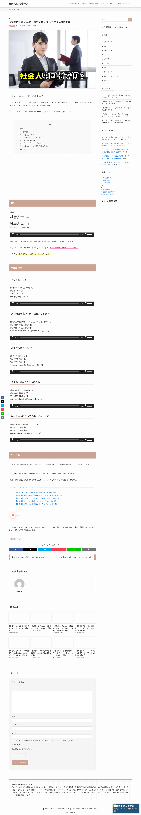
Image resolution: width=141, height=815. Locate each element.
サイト (14, 733)
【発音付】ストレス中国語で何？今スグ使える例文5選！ (36, 501)
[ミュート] (86, 234)
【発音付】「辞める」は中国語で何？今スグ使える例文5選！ (38, 498)
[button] (16, 549)
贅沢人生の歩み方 (19, 3)
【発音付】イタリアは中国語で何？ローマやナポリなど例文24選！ (116, 102)
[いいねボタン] (12, 515)
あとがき (23, 149)
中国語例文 (24, 132)
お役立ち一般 (108, 42)
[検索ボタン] (130, 3)
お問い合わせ (76, 808)
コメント (16, 689)
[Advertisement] (52, 175)
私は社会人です (29, 135)
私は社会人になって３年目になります (36, 146)
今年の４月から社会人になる (33, 143)
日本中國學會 (105, 180)
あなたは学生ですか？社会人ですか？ (36, 137)
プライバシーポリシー (62, 808)
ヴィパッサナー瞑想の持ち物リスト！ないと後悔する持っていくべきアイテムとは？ (116, 96)
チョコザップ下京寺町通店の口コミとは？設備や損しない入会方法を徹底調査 (116, 121)
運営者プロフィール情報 (89, 808)
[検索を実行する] (130, 19)
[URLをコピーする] (89, 549)
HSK (102, 185)
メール (15, 725)
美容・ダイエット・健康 (112, 76)
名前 (14, 717)
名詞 (20, 539)
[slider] (90, 234)
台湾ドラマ (107, 59)
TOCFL (103, 187)
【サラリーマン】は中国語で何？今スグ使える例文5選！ (36, 492)
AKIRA (19, 592)
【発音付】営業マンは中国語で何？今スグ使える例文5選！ (37, 504)
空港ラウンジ (108, 72)
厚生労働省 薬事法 (107, 194)
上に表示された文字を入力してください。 (25, 749)
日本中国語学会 (106, 183)
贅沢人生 (106, 80)
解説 (21, 128)
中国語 (12, 25)
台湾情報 (106, 63)
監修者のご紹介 (49, 808)
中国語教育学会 (106, 178)
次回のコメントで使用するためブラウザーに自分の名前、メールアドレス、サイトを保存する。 (45, 741)
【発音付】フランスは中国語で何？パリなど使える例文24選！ (116, 109)
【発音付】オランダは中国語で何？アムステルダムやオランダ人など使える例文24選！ (116, 115)
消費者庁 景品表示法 (108, 192)
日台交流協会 (105, 189)
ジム (105, 46)
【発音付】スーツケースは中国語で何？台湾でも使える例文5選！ (39, 495)
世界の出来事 (108, 50)
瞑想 (105, 67)
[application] (52, 235)
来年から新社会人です (31, 140)
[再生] (13, 234)
